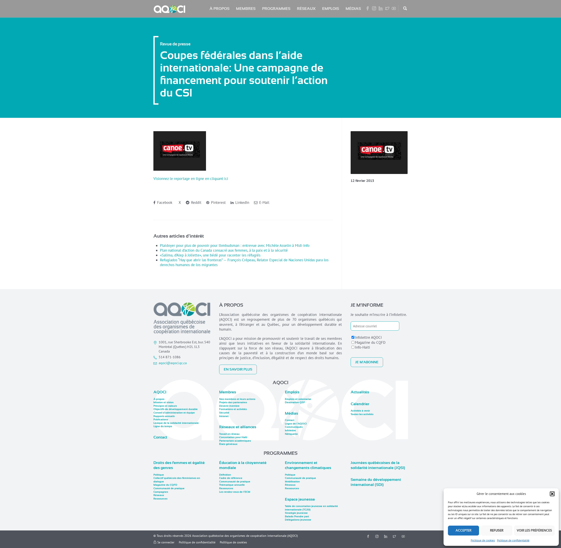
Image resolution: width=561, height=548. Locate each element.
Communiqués (294, 426)
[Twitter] (394, 536)
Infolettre (290, 430)
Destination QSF (295, 402)
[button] (552, 494)
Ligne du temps (162, 426)
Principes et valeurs (165, 405)
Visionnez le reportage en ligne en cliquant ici (190, 178)
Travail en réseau (229, 433)
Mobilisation (292, 481)
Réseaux (306, 8)
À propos (219, 8)
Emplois (330, 8)
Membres (246, 8)
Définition (225, 474)
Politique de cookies (483, 540)
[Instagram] (377, 536)
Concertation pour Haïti (233, 437)
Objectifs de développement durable (175, 409)
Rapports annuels (164, 416)
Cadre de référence (230, 478)
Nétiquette (291, 433)
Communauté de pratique (169, 488)
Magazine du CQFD (370, 342)
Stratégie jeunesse (296, 512)
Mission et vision (163, 402)
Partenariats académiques (235, 440)
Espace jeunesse (300, 499)
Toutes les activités (362, 414)
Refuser (496, 530)
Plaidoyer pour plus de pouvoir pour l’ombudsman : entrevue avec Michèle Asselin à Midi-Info (234, 245)
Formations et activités (233, 409)
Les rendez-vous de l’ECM (234, 491)
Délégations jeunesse (298, 519)
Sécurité (224, 412)
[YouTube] (403, 536)
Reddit (195, 202)
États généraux (228, 444)
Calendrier (360, 404)
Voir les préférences (534, 530)
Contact (160, 437)
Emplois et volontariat (298, 399)
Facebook (164, 202)
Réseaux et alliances (237, 427)
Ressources (160, 498)
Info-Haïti (362, 347)
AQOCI (159, 392)
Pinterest (218, 202)
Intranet (224, 416)
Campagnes (160, 491)
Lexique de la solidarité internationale (176, 422)
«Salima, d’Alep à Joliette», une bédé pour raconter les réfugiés (210, 255)
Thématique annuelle (232, 484)
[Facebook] (368, 536)
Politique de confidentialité (513, 540)
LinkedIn (241, 202)
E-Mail (263, 202)
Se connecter (165, 542)
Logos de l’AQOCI (296, 423)
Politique (158, 474)
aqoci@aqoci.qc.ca (173, 363)
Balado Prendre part (297, 516)
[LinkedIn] (385, 536)
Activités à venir (360, 410)
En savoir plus (238, 369)
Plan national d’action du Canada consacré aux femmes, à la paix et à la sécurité (224, 250)
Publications (160, 419)
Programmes (276, 8)
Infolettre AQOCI (368, 337)
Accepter (463, 530)
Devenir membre (229, 405)
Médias (353, 8)
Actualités (360, 392)
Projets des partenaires (233, 402)
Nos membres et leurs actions (237, 399)
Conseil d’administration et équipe (174, 412)
